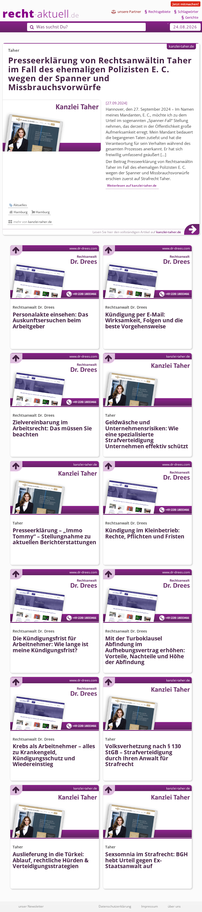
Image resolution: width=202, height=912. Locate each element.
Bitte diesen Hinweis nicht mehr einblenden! (71, 494)
